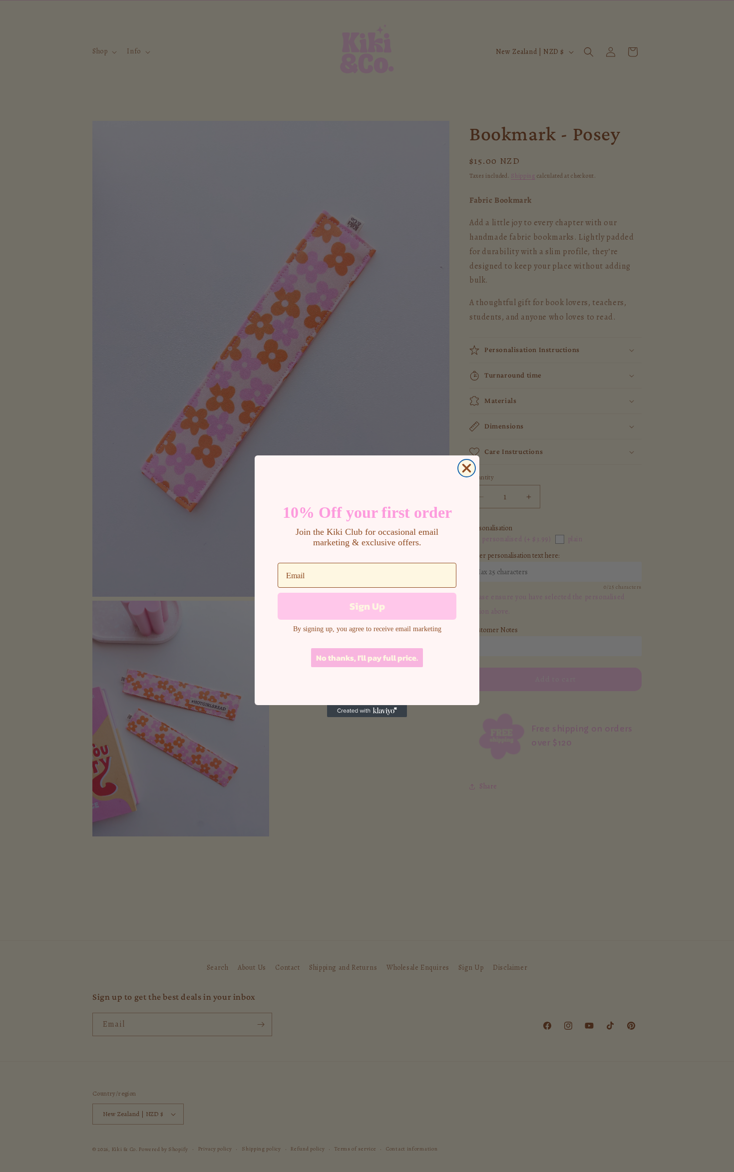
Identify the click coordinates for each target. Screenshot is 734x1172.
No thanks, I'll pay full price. (367, 658)
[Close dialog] (466, 468)
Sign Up (367, 606)
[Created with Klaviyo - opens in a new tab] (367, 711)
